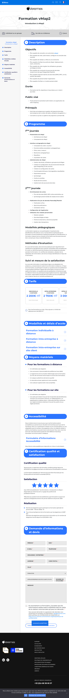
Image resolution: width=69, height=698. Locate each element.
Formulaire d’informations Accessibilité (41, 439)
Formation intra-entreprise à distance (42, 340)
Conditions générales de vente (43, 666)
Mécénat (37, 668)
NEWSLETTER (38, 650)
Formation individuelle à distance (40, 332)
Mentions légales (39, 658)
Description (7, 47)
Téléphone (53, 549)
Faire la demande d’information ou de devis (41, 625)
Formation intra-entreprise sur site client (43, 349)
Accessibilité (8, 68)
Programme (7, 51)
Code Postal (53, 561)
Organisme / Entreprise (35, 555)
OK (26, 695)
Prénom (30, 543)
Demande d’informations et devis (9, 79)
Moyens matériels (9, 64)
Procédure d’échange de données (44, 664)
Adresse (30, 561)
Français (63, 2)
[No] (67, 693)
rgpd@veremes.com (59, 613)
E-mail (30, 549)
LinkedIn (3, 660)
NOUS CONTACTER (39, 652)
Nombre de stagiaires (60, 580)
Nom (50, 543)
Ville (29, 567)
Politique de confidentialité (43, 660)
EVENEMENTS (38, 646)
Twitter (7, 660)
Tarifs (6, 55)
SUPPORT (37, 641)
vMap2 (56, 53)
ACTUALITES (37, 643)
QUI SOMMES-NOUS (39, 648)
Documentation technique (42, 662)
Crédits (36, 671)
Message (30, 585)
